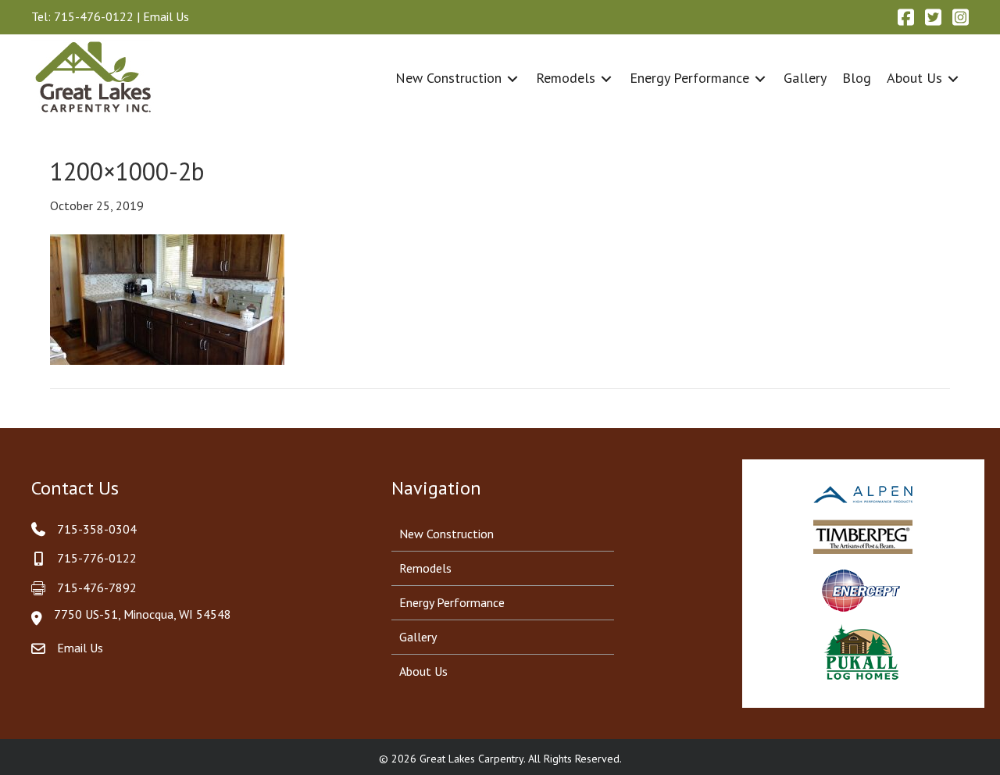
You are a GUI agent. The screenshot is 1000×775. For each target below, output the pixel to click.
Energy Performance (452, 602)
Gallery (418, 637)
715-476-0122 (94, 16)
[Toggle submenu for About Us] (953, 79)
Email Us (166, 16)
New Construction (446, 533)
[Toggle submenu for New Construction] (512, 79)
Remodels (425, 568)
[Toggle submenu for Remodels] (606, 79)
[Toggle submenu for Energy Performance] (760, 79)
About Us (423, 671)
